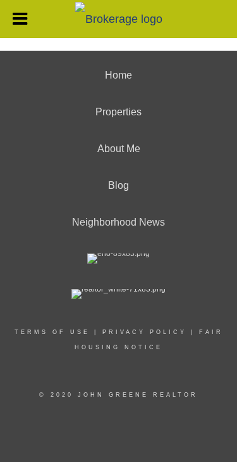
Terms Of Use (52, 332)
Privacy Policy (144, 332)
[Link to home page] (118, 18)
